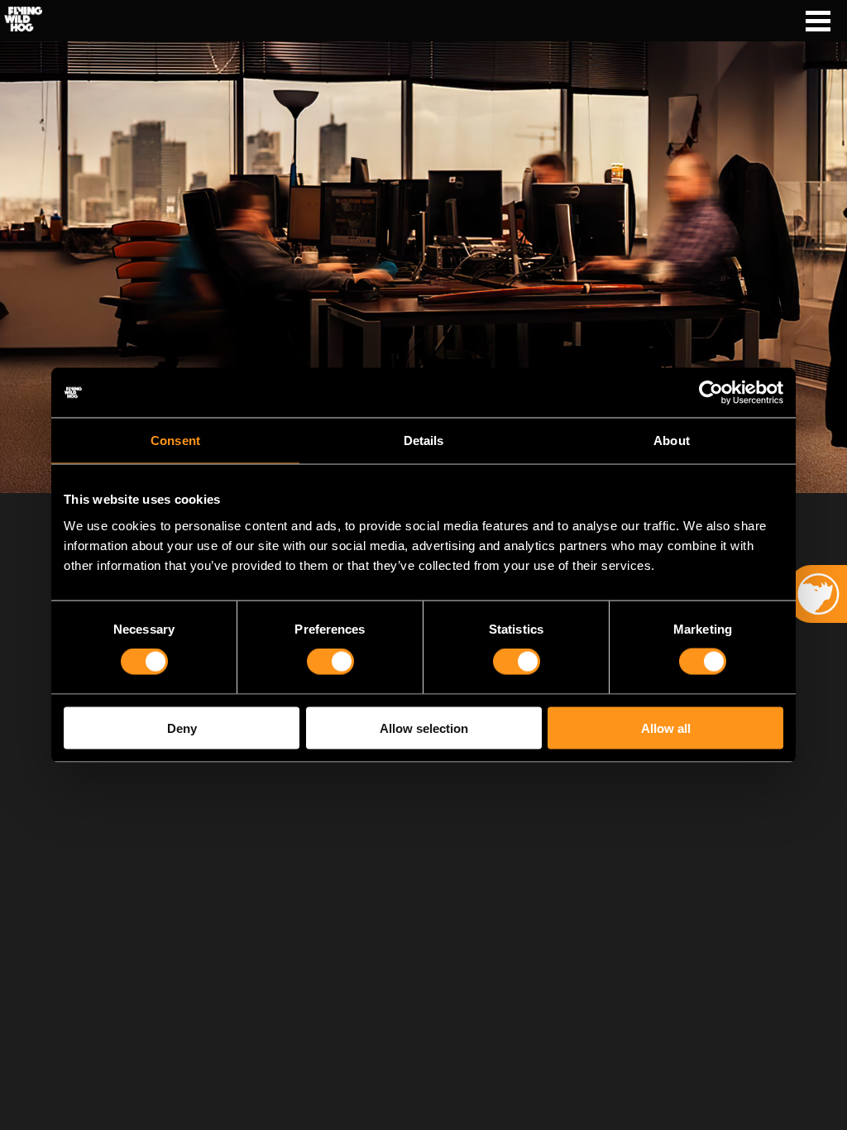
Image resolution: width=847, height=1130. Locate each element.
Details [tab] (424, 440)
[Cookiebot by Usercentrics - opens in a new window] (711, 393)
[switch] (330, 662)
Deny (182, 728)
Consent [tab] (175, 440)
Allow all (666, 728)
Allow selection (424, 728)
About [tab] (671, 440)
